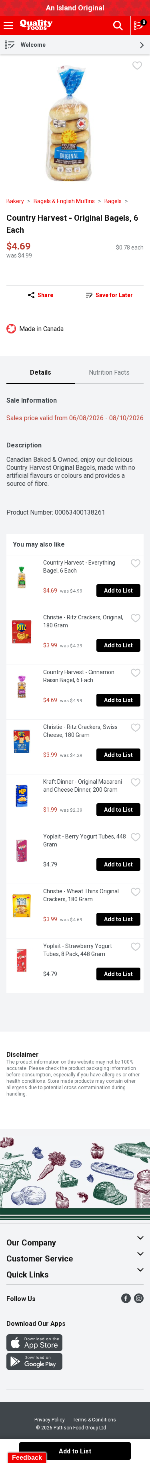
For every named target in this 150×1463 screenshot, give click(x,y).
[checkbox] (137, 66)
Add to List (118, 590)
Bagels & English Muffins (64, 201)
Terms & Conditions (94, 1420)
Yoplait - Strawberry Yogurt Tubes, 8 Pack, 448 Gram (78, 950)
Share (45, 295)
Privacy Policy (49, 1420)
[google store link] (34, 1367)
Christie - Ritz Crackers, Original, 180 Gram (83, 621)
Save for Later (114, 295)
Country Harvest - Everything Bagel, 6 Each (79, 566)
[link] (109, 295)
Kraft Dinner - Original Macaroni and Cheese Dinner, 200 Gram (83, 785)
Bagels (113, 201)
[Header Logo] (35, 26)
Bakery (15, 201)
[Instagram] (139, 1301)
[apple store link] (34, 1349)
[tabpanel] (75, 692)
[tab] (40, 373)
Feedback (27, 1457)
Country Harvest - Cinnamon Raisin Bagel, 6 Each (79, 676)
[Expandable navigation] (8, 25)
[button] (117, 25)
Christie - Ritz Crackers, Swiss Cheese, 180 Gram (81, 731)
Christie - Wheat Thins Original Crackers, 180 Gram (81, 895)
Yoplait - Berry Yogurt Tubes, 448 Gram (85, 840)
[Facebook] (126, 1301)
